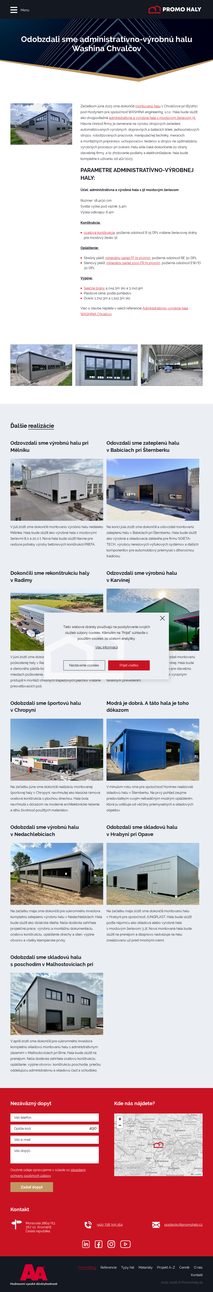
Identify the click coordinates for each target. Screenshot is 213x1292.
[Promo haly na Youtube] (125, 1244)
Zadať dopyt (32, 1187)
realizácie (41, 426)
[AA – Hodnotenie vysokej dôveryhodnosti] (33, 1275)
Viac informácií (106, 647)
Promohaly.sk (192, 1282)
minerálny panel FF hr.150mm (127, 258)
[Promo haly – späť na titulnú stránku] (176, 9)
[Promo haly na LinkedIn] (86, 1244)
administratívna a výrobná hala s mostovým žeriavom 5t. (152, 118)
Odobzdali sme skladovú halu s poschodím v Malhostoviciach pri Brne (51, 964)
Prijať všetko (129, 665)
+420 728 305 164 (110, 1225)
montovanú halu (148, 106)
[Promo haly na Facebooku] (98, 1244)
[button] (158, 1145)
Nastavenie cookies (84, 665)
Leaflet (197, 1174)
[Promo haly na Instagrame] (111, 1244)
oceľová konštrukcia (99, 233)
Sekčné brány (94, 288)
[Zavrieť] (162, 618)
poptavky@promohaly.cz (183, 1225)
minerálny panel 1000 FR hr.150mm (133, 263)
